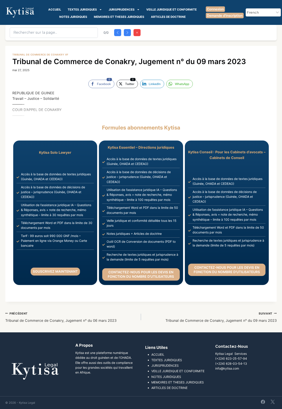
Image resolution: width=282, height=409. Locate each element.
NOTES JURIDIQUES (73, 17)
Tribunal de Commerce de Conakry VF (40, 54)
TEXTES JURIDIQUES (82, 9)
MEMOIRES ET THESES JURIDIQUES (119, 17)
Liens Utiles (156, 347)
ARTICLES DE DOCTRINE (168, 17)
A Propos (84, 345)
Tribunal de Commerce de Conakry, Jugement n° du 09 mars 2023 (221, 317)
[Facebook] (263, 402)
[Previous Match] (117, 32)
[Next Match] (127, 32)
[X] (272, 402)
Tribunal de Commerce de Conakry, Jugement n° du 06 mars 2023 (61, 317)
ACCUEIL (54, 9)
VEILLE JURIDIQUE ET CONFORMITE (171, 9)
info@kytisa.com (227, 368)
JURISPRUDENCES (122, 9)
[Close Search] (137, 32)
